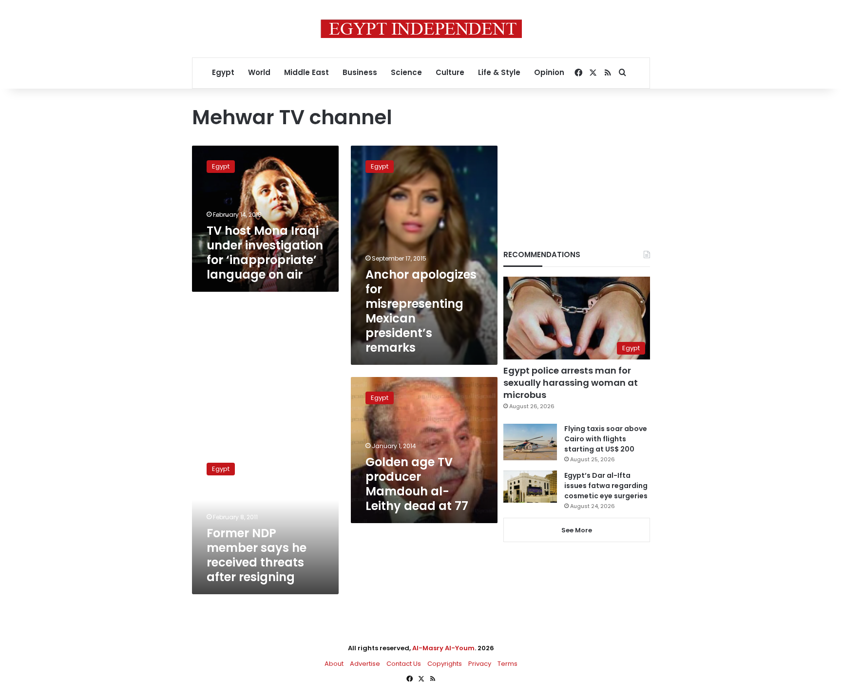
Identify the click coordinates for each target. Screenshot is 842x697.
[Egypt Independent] (421, 28)
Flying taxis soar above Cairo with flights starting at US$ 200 (605, 439)
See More (576, 530)
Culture (450, 72)
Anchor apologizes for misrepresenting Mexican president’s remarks (421, 311)
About (334, 663)
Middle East (306, 72)
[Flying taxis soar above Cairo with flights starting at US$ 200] (530, 442)
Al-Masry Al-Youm (443, 648)
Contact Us (403, 663)
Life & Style (499, 72)
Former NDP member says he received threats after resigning (256, 555)
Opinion (549, 72)
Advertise (365, 663)
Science (406, 72)
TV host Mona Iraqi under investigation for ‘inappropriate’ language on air (265, 253)
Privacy (479, 663)
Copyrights (444, 663)
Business (360, 72)
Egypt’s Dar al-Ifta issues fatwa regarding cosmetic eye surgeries (606, 486)
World (259, 72)
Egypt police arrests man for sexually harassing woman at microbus (570, 382)
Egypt (223, 72)
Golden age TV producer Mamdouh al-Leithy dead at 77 (416, 484)
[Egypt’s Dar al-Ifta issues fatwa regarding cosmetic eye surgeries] (530, 487)
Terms (507, 663)
